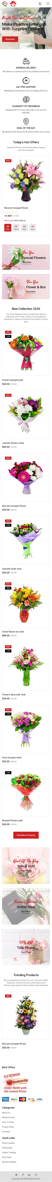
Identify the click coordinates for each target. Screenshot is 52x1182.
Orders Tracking (9, 1152)
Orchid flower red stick (13, 631)
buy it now (26, 871)
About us (6, 1113)
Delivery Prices (8, 1117)
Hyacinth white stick (11, 568)
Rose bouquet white (11, 757)
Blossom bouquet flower (16, 208)
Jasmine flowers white (13, 443)
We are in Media (9, 1162)
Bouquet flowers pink (12, 820)
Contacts (6, 1132)
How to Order (8, 1122)
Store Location (8, 1143)
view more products (26, 835)
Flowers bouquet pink (12, 380)
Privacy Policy (8, 1127)
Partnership (7, 1148)
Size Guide (6, 1157)
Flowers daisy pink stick (14, 694)
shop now (10, 38)
